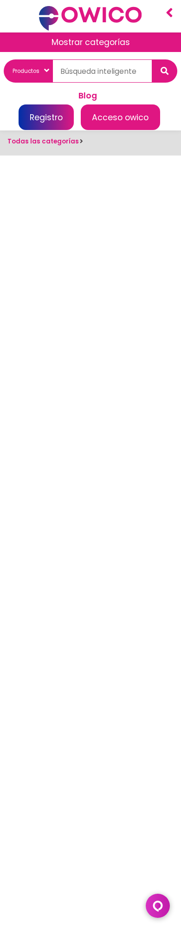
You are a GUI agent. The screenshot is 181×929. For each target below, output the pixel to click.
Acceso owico (120, 117)
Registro (46, 117)
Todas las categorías (43, 141)
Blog (87, 95)
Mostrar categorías (91, 42)
